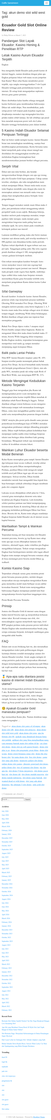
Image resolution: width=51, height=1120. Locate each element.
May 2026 (5, 819)
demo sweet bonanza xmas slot (21, 753)
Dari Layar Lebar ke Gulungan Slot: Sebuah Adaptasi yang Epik (23, 1040)
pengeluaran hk (7, 1081)
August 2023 (6, 945)
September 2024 (7, 895)
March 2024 (6, 918)
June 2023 (5, 953)
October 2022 (6, 983)
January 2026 (6, 834)
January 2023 (6, 972)
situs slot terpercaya (8, 1076)
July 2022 (5, 995)
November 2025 (7, 842)
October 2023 (6, 937)
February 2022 (7, 1010)
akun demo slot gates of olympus (26, 726)
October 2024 (6, 891)
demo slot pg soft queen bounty (24, 746)
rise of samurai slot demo (28, 767)
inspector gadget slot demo (31, 760)
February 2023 (7, 968)
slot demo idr (14, 774)
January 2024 (6, 926)
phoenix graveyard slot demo (35, 763)
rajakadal (5, 1066)
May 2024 (5, 911)
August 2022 (6, 991)
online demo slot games (12, 763)
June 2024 (5, 907)
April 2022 (5, 1002)
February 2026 (7, 830)
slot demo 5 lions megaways (21, 770)
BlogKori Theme (39, 1117)
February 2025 (7, 876)
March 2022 (6, 1006)
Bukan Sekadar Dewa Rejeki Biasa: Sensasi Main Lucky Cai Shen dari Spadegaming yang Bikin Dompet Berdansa (24, 1044)
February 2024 (7, 922)
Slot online (5, 1109)
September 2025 (7, 849)
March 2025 (6, 872)
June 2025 (5, 861)
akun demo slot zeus (28, 733)
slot (3, 1085)
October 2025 (6, 845)
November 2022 (7, 979)
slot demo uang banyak (32, 777)
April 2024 (5, 914)
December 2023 (7, 930)
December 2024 (7, 884)
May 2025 (5, 865)
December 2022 (7, 975)
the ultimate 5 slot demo (21, 784)
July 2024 (5, 903)
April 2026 (5, 822)
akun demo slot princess (25, 729)
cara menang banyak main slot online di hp (20, 743)
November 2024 (7, 888)
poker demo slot (9, 767)
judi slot (4, 1071)
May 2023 (5, 956)
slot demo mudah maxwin (33, 774)
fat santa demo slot (20, 757)
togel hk (4, 1062)
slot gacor (5, 1099)
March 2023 (6, 964)
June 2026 (5, 815)
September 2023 (7, 941)
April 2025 (5, 868)
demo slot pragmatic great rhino (24, 750)
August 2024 (6, 899)
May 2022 (5, 998)
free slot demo (35, 757)
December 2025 (7, 838)
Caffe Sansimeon (10, 3)
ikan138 (4, 1057)
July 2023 (5, 949)
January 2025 (6, 880)
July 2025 (5, 857)
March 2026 (6, 826)
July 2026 (5, 811)
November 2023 (7, 933)
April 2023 (5, 960)
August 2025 (6, 853)
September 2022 (7, 987)
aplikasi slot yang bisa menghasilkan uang (30, 739)
